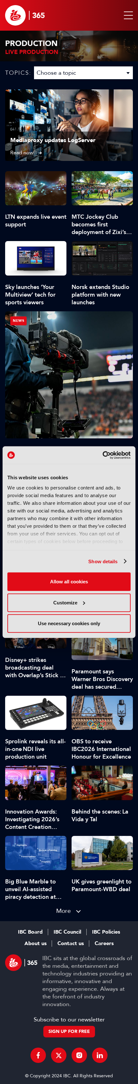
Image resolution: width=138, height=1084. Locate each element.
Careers (104, 943)
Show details (102, 561)
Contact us (70, 943)
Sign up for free (69, 1031)
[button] (127, 15)
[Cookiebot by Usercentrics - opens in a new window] (102, 455)
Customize (65, 602)
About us (35, 943)
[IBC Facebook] (38, 1055)
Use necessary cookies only (69, 623)
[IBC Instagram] (79, 1055)
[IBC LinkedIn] (100, 1055)
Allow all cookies (69, 581)
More (63, 911)
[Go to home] (25, 15)
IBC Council (67, 932)
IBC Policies (106, 932)
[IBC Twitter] (58, 1055)
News (18, 320)
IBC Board (30, 932)
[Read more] (69, 125)
